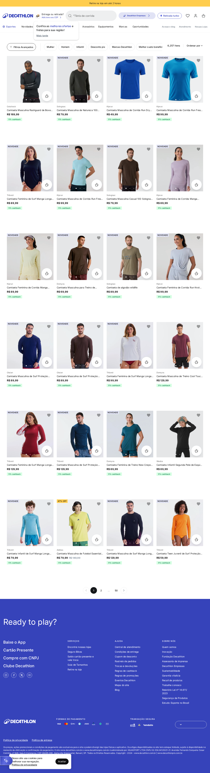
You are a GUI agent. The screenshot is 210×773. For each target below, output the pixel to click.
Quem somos (169, 647)
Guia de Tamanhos (78, 664)
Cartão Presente (18, 650)
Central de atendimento (127, 647)
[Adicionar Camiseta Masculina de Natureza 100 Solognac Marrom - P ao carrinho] (146, 184)
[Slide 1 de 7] (130, 345)
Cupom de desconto (126, 656)
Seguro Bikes (75, 651)
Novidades (27, 26)
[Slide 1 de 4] (80, 79)
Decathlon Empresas (173, 666)
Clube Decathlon (18, 665)
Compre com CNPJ (21, 658)
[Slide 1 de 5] (130, 79)
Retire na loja (75, 669)
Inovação (167, 651)
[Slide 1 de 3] (130, 256)
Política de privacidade (15, 740)
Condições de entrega (127, 651)
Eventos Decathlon (125, 680)
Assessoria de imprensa (175, 661)
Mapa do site (122, 685)
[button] (6, 760)
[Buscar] (70, 16)
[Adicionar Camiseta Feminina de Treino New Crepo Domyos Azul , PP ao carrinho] (146, 450)
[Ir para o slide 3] (34, 99)
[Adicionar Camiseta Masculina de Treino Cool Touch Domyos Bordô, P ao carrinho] (196, 362)
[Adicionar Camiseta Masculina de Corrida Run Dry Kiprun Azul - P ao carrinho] (146, 96)
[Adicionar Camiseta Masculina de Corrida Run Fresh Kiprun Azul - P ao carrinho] (196, 96)
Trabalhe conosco (171, 685)
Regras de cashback (126, 670)
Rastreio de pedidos (125, 661)
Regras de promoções (126, 675)
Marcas (123, 26)
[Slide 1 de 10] (80, 168)
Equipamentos (106, 26)
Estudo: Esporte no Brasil (175, 702)
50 (116, 590)
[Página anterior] (86, 590)
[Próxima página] (124, 590)
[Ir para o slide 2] (30, 99)
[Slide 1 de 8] (30, 168)
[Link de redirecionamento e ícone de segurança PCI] (139, 725)
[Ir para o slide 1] (26, 99)
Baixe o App (14, 642)
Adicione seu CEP (50, 17)
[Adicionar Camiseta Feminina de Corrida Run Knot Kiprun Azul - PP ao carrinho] (196, 273)
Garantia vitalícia (171, 675)
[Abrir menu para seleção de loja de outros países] (191, 724)
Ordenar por (193, 45)
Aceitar (62, 761)
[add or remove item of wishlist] (49, 61)
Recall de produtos (172, 680)
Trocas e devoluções (126, 666)
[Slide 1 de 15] (180, 434)
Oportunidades (140, 26)
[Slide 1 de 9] (30, 79)
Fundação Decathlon (173, 656)
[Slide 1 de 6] (130, 168)
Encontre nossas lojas (79, 647)
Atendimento (185, 26)
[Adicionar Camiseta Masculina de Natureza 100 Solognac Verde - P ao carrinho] (96, 96)
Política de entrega (42, 740)
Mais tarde (42, 35)
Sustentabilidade (171, 670)
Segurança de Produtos (175, 698)
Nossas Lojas (201, 26)
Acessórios (88, 26)
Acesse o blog (168, 26)
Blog (117, 689)
